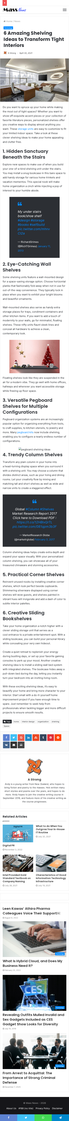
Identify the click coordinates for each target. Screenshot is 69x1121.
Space (6, 726)
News (17, 21)
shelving (55, 721)
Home (9, 21)
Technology (8, 28)
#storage (37, 220)
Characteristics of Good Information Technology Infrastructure (51, 878)
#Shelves (47, 509)
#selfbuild (37, 225)
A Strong (12, 53)
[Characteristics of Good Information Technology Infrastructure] (51, 863)
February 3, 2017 (45, 539)
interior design (28, 721)
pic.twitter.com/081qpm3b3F (35, 527)
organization (43, 721)
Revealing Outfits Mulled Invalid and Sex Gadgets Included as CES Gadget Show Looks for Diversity (33, 1019)
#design (24, 220)
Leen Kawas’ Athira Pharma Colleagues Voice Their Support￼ (31, 911)
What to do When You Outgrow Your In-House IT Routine (50, 829)
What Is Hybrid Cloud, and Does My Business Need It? (32, 963)
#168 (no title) (26, 1108)
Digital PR (9, 845)
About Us (11, 1108)
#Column (32, 509)
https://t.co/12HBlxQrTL (34, 522)
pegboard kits (25, 432)
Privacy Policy (43, 1108)
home (16, 721)
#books (23, 225)
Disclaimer (57, 1108)
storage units (25, 128)
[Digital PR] (18, 833)
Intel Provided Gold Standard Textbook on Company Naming (17, 878)
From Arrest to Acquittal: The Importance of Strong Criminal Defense (29, 1078)
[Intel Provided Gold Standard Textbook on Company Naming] (18, 863)
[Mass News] (14, 10)
